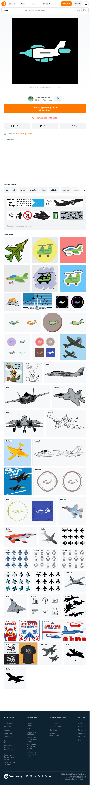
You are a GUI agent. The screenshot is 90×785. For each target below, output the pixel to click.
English (79, 723)
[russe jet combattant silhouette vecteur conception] (74, 606)
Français (79, 737)
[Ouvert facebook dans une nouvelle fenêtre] (27, 776)
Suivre (58, 100)
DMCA (28, 728)
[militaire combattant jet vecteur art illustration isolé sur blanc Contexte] (12, 302)
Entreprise (8, 733)
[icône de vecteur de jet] (70, 302)
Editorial (46, 4)
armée (33, 190)
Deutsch (79, 733)
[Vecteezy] (3, 3)
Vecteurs (11, 4)
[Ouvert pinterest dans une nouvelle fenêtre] (39, 776)
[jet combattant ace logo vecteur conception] (18, 481)
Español (79, 726)
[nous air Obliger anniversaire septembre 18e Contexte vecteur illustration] (37, 302)
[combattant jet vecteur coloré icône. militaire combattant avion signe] (17, 250)
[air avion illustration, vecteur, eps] (48, 537)
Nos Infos (52, 730)
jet (7, 190)
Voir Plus (27, 221)
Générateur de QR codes (9, 763)
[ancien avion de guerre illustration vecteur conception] (73, 347)
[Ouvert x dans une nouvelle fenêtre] (46, 776)
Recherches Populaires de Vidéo (31, 754)
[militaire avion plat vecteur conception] (15, 606)
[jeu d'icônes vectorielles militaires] (45, 606)
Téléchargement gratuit (45, 108)
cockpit (66, 190)
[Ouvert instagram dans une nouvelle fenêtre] (31, 776)
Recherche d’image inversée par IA (9, 748)
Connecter (77, 4)
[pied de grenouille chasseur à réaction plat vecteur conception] (75, 582)
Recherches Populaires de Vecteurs (31, 739)
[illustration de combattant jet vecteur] (65, 372)
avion (23, 190)
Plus (78, 740)
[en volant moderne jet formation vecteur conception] (50, 653)
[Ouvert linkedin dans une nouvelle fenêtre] (35, 776)
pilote (43, 190)
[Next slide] (80, 190)
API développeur (9, 741)
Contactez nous (54, 726)
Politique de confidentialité (75, 777)
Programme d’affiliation (30, 733)
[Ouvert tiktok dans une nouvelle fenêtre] (42, 776)
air (14, 190)
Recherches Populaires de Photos (31, 747)
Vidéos (34, 4)
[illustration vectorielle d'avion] (21, 653)
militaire (54, 190)
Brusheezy (8, 723)
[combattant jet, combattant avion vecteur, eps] (72, 511)
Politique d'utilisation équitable (71, 779)
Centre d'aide (53, 723)
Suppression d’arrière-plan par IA (9, 757)
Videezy (7, 730)
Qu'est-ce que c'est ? (25, 134)
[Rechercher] (78, 10)
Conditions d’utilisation (76, 776)
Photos (23, 4)
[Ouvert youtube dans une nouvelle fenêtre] (50, 776)
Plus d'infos (10, 139)
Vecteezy (7, 726)
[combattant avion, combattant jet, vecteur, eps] (20, 537)
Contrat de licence (30, 724)
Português (80, 730)
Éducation (8, 737)
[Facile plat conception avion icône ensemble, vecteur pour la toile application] (73, 537)
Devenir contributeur (53, 734)
